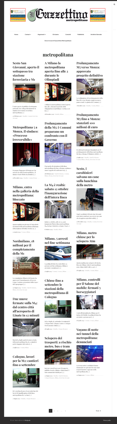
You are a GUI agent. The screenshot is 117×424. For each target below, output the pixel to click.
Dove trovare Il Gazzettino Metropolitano (58, 40)
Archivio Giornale (96, 34)
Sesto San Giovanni (95, 159)
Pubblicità (81, 34)
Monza (87, 159)
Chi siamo (56, 34)
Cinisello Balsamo (94, 157)
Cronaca (23, 232)
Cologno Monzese (63, 329)
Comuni (28, 34)
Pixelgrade (27, 420)
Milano (62, 114)
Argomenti (42, 34)
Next (97, 411)
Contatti (68, 34)
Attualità (24, 116)
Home (16, 34)
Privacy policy (107, 420)
